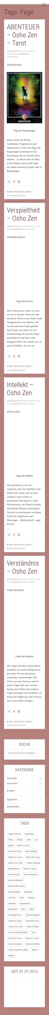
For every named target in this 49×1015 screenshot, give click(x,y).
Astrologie (12, 778)
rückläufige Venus (15, 915)
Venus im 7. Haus (32, 938)
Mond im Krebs (14, 874)
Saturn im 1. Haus (15, 921)
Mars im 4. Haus (23, 846)
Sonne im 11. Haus (15, 927)
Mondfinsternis (13, 869)
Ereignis (11, 790)
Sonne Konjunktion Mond (17, 932)
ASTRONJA (25, 51)
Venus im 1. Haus (14, 938)
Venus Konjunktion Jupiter (18, 950)
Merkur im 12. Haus (15, 863)
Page (22, 898)
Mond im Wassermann (16, 886)
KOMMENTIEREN (18, 195)
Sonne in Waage (33, 927)
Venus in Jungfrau (15, 944)
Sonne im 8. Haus (32, 921)
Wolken (11, 956)
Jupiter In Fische (14, 834)
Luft (36, 840)
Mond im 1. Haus (30, 869)
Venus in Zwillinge (32, 944)
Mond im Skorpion (30, 874)
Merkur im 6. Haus (33, 857)
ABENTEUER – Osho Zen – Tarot (23, 35)
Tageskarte (12, 57)
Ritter (23, 909)
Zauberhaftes (13, 806)
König (10, 840)
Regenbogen (25, 903)
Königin (20, 840)
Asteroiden (12, 783)
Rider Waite (12, 909)
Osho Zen (12, 898)
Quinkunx (12, 903)
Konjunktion (29, 834)
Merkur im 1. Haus (15, 857)
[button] (9, 181)
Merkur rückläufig (33, 863)
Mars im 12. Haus (14, 851)
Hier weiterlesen (19, 192)
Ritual (32, 909)
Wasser (35, 950)
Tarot (33, 932)
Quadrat (31, 898)
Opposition (28, 892)
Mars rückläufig (31, 851)
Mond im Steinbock (15, 880)
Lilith (28, 840)
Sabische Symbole (33, 915)
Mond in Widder (14, 892)
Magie (10, 846)
